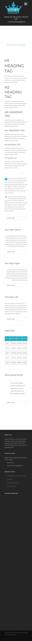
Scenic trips (9, 479)
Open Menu (26, 4)
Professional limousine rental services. (16, 476)
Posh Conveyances (11, 486)
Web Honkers (13, 635)
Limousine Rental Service (13, 483)
